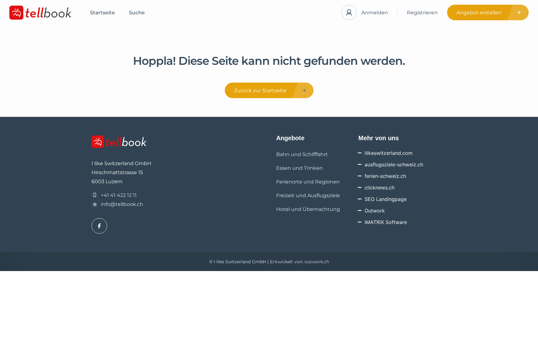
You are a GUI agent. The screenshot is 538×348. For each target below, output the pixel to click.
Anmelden (374, 13)
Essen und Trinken (299, 168)
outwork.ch (316, 262)
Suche (137, 13)
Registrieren (422, 13)
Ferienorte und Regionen (308, 182)
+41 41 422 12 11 (119, 195)
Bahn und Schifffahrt (302, 154)
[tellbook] (40, 13)
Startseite (102, 13)
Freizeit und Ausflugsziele (308, 195)
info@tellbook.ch (122, 204)
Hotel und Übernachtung (308, 209)
